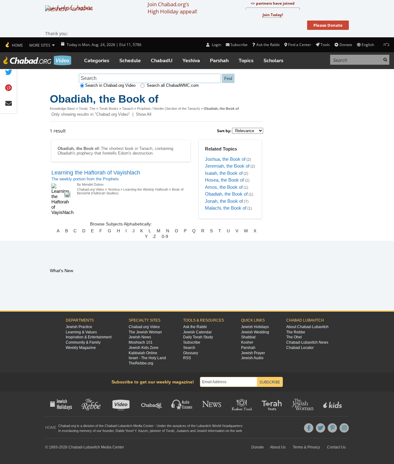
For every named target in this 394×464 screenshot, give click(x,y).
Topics (246, 60)
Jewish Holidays (255, 327)
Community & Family (83, 342)
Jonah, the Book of (224, 201)
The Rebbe (295, 332)
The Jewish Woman (145, 332)
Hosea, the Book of (224, 180)
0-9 (165, 236)
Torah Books (108, 108)
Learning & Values (81, 332)
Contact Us (336, 447)
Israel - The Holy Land (147, 358)
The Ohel (294, 337)
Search (189, 348)
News (212, 404)
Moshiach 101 (141, 342)
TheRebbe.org (141, 363)
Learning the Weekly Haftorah (145, 189)
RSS (187, 358)
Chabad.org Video (90, 189)
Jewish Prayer (253, 353)
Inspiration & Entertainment (89, 337)
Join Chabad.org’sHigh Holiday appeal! (172, 8)
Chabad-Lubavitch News (307, 342)
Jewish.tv (121, 404)
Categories (96, 60)
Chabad (110, 426)
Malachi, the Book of (225, 208)
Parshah (219, 60)
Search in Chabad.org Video (110, 85)
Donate (345, 44)
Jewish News (140, 337)
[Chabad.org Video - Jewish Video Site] (37, 60)
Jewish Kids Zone (144, 348)
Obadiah (65, 153)
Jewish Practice (79, 327)
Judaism (182, 431)
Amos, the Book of (224, 187)
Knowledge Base (62, 108)
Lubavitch (125, 426)
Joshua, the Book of (225, 159)
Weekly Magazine (81, 348)
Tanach (127, 108)
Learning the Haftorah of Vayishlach (95, 172)
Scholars (273, 60)
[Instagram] (344, 428)
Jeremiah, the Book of (227, 166)
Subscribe (191, 342)
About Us (278, 447)
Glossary (190, 353)
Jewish (202, 431)
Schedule (130, 60)
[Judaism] (14, 44)
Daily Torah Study (198, 337)
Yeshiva (191, 60)
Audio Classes (182, 404)
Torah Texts (272, 404)
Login (216, 44)
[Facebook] (308, 428)
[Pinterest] (332, 428)
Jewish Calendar (197, 332)
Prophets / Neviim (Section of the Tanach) (168, 108)
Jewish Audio (252, 358)
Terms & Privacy (306, 447)
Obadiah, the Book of (226, 194)
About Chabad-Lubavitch (307, 327)
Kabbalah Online (143, 353)
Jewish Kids (333, 404)
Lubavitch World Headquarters (220, 426)
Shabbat (248, 337)
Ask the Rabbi (267, 44)
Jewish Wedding (255, 332)
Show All (143, 114)
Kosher (247, 342)
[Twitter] (320, 428)
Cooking (242, 404)
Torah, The (87, 108)
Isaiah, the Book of (224, 173)
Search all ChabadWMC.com (173, 85)
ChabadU (162, 60)
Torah (170, 431)
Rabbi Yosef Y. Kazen (132, 431)
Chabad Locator (300, 348)
